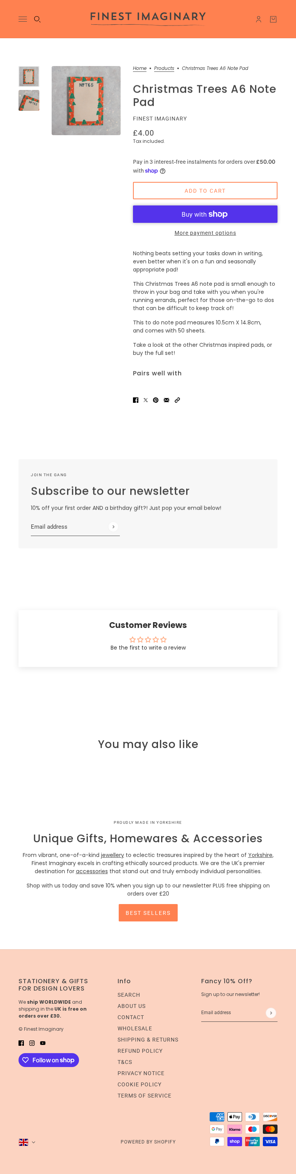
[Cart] (273, 19)
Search (129, 995)
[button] (177, 399)
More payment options (205, 233)
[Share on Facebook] (135, 399)
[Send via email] (166, 399)
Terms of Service (145, 1096)
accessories (92, 871)
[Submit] (113, 527)
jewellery (112, 855)
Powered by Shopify (148, 1142)
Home (139, 68)
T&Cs (125, 1062)
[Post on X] (146, 399)
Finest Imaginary (160, 118)
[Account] (258, 19)
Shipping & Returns (148, 1040)
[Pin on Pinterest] (155, 399)
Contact (131, 1017)
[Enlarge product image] (86, 100)
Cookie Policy (139, 1084)
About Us (132, 1006)
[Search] (37, 19)
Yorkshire (260, 855)
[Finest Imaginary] (148, 19)
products (164, 68)
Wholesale (135, 1028)
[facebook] (21, 1043)
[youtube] (43, 1043)
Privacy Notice (141, 1073)
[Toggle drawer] (22, 19)
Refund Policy (140, 1051)
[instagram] (32, 1043)
